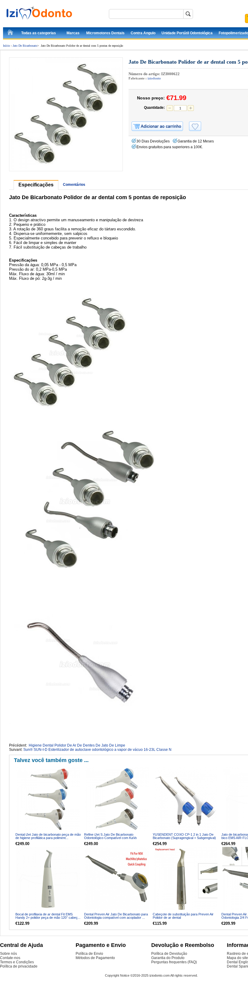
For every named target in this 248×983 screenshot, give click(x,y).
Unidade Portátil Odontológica (187, 33)
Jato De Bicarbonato (25, 45)
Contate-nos (10, 958)
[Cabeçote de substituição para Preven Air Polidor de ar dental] (185, 879)
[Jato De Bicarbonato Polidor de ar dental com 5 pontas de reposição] (66, 114)
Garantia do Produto (167, 958)
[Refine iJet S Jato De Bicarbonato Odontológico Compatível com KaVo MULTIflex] (117, 799)
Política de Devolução (169, 953)
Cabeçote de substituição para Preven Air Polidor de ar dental (183, 915)
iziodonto (154, 78)
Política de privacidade (19, 966)
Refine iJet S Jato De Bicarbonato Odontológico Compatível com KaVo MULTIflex (110, 838)
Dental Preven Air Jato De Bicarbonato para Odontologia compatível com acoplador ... (116, 915)
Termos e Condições (17, 962)
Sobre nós (8, 953)
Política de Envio (89, 953)
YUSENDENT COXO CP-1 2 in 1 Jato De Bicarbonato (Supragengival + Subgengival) (184, 836)
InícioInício (10, 33)
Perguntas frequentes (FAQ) (174, 962)
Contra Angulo (143, 33)
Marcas (73, 33)
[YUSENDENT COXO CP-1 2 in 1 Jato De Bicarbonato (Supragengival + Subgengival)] (185, 799)
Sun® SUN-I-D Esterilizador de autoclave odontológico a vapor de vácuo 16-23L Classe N (97, 749)
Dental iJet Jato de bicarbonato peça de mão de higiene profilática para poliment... (48, 836)
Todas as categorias (38, 33)
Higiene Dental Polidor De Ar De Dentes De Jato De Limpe (77, 745)
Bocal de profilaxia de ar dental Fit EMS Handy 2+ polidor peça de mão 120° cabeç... (47, 915)
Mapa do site (237, 958)
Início (6, 45)
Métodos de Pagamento (95, 958)
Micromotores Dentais (105, 33)
